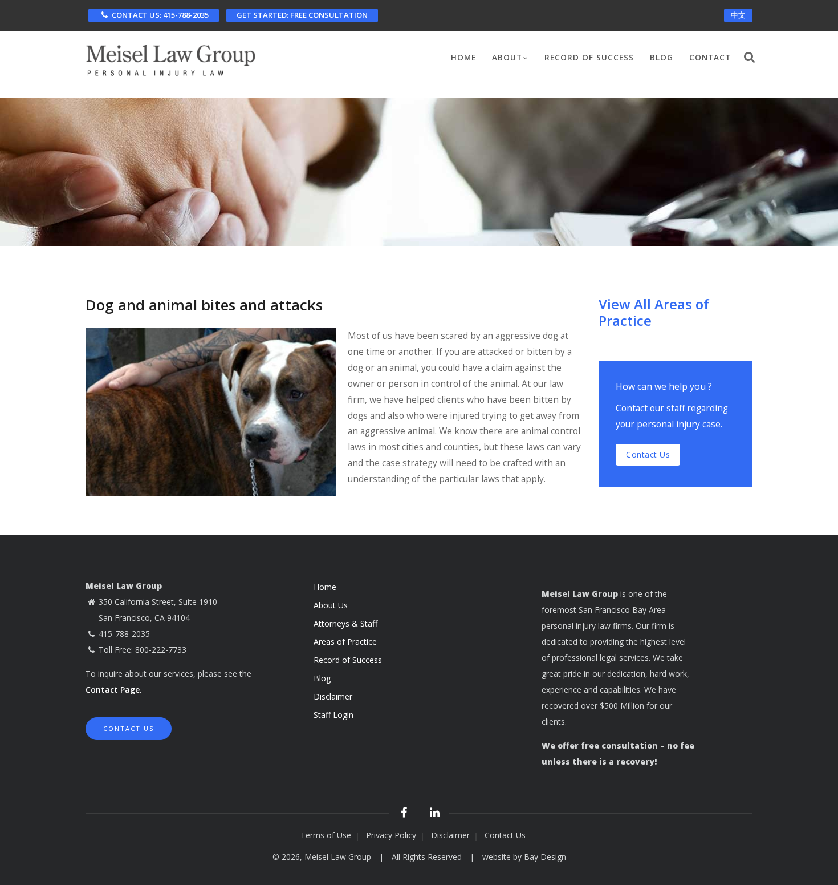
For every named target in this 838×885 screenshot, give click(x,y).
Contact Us (128, 728)
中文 (738, 15)
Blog (661, 57)
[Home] (171, 57)
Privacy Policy (391, 835)
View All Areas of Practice (654, 312)
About (507, 57)
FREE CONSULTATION (302, 15)
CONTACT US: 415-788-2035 (160, 15)
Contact (710, 57)
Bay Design (545, 856)
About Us (331, 605)
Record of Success (589, 57)
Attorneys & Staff (345, 623)
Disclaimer (333, 696)
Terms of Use (325, 835)
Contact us (648, 454)
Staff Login (333, 714)
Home (463, 57)
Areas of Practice (345, 641)
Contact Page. (114, 689)
